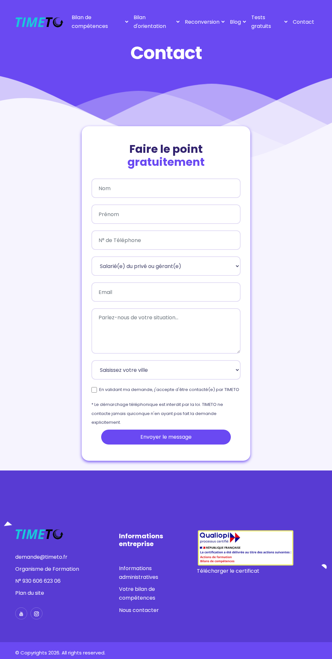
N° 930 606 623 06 (38, 581)
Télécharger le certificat (228, 571)
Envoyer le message (166, 437)
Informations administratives (138, 573)
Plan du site (29, 593)
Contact (303, 22)
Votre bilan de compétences (137, 593)
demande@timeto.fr (41, 557)
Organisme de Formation (47, 569)
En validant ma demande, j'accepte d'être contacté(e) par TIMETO (169, 389)
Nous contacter (139, 610)
